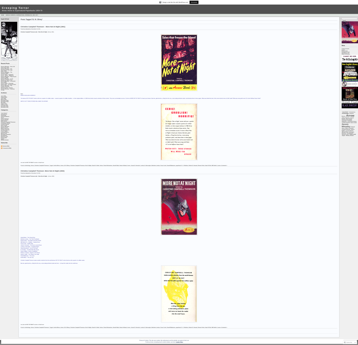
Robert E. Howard (193, 165)
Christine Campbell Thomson (8, 122)
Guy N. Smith (4, 131)
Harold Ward (116, 165)
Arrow (2, 117)
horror (128, 165)
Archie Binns (57, 165)
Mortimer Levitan (155, 165)
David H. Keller (95, 165)
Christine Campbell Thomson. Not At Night (80, 165)
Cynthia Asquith (5, 124)
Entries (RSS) (6, 146)
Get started (194, 2)
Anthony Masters (5, 116)
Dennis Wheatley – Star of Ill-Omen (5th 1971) (8, 67)
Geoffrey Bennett (5, 129)
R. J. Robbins (185, 165)
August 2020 (4, 97)
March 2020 (3, 99)
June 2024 (3, 96)
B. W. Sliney (67, 165)
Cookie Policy (179, 342)
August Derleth (4, 119)
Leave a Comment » (222, 165)
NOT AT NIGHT (30, 162)
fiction (101, 165)
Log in (343, 49)
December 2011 (4, 106)
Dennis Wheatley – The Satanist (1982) (6, 73)
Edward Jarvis (4, 127)
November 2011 (4, 107)
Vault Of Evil (208, 165)
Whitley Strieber (5, 140)
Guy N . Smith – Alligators (7, 75)
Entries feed (345, 50)
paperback (178, 165)
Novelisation (4, 135)
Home (2, 15)
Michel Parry (4, 133)
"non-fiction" (4, 113)
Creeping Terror (15, 7)
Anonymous (4, 114)
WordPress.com (345, 53)
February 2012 (4, 105)
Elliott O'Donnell (5, 128)
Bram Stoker (4, 121)
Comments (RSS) (7, 148)
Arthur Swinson (5, 118)
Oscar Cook (163, 165)
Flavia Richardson (107, 165)
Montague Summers (6, 134)
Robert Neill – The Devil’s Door (8, 84)
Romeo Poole (201, 165)
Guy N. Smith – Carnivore (7, 74)
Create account (345, 48)
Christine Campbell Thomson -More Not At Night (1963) (42, 171)
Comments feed (346, 52)
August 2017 (4, 103)
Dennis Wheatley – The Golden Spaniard (6, 86)
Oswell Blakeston (171, 165)
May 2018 (3, 102)
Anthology (3, 115)
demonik (27, 29)
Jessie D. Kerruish (135, 165)
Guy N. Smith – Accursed (7, 83)
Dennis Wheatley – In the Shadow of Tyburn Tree (7, 79)
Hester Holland (123, 165)
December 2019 (4, 100)
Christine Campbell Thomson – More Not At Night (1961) (43, 27)
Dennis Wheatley (5, 126)
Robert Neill (4, 137)
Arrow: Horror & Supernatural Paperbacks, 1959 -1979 (22, 15)
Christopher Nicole (5, 123)
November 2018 (4, 101)
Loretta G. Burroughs (145, 165)
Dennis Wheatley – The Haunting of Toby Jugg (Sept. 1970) (6, 70)
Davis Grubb (4, 125)
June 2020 (3, 98)
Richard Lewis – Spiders (7, 87)
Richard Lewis (4, 136)
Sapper (2, 138)
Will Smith (214, 165)
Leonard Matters (5, 132)
